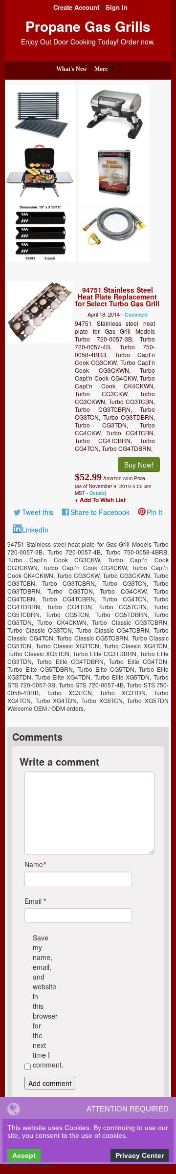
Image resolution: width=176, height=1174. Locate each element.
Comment (136, 314)
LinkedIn (35, 529)
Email (33, 901)
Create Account (76, 7)
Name (33, 864)
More (101, 68)
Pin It (154, 512)
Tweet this (37, 512)
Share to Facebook (100, 512)
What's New (71, 68)
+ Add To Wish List (100, 500)
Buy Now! (139, 465)
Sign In (117, 7)
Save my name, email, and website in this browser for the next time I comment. (41, 1001)
